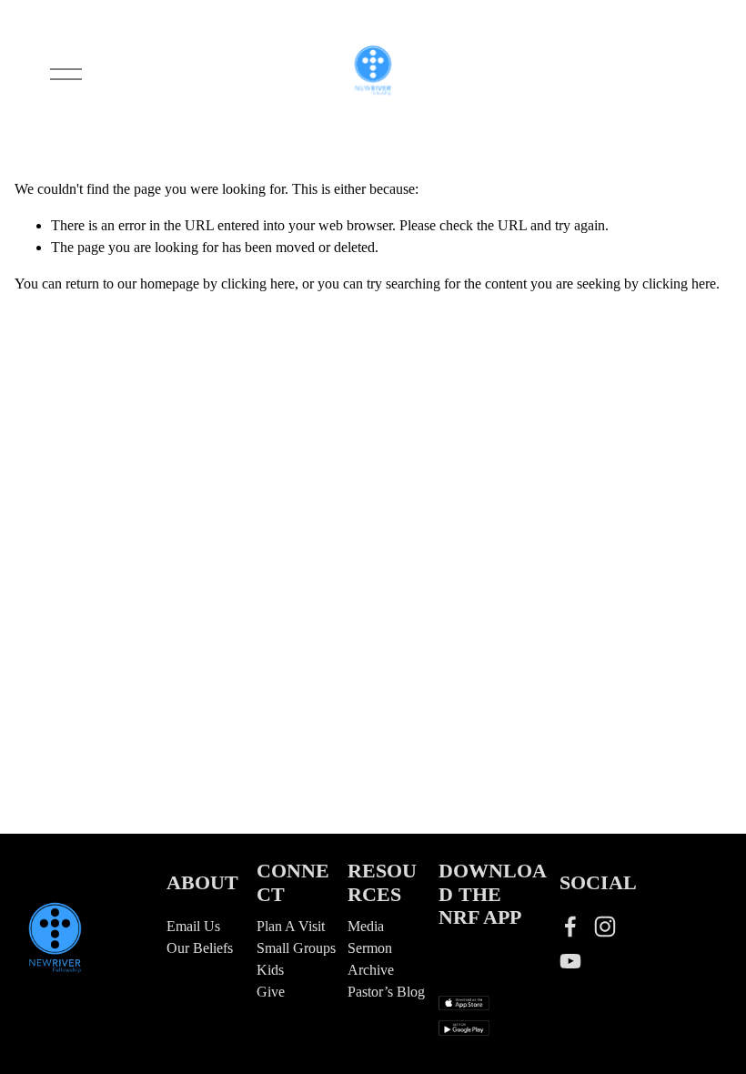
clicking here (258, 283)
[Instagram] (605, 926)
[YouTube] (570, 961)
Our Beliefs (199, 948)
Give (271, 991)
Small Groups (296, 948)
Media (366, 926)
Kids (270, 970)
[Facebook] (570, 926)
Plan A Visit (291, 926)
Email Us (193, 926)
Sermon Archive (371, 959)
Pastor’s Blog (386, 991)
